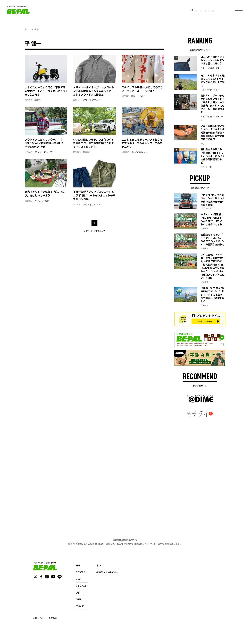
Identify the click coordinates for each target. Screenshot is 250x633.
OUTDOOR (80, 572)
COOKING (80, 606)
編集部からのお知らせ (107, 572)
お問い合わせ (39, 618)
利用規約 (53, 618)
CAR (77, 592)
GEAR (78, 565)
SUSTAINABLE (82, 586)
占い (98, 565)
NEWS (78, 579)
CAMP (78, 599)
